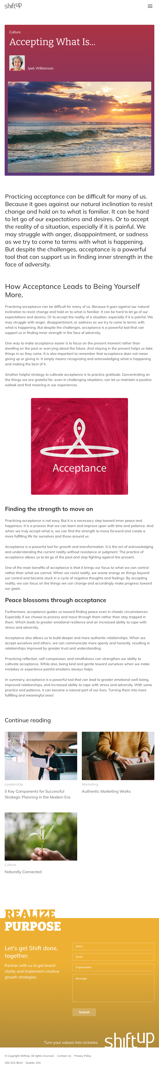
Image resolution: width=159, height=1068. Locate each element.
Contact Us (64, 1056)
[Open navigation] (150, 6)
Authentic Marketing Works (106, 791)
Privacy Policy (82, 1056)
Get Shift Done (79, 6)
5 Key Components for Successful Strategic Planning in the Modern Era (37, 794)
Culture (15, 32)
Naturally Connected (23, 871)
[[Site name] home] (13, 6)
